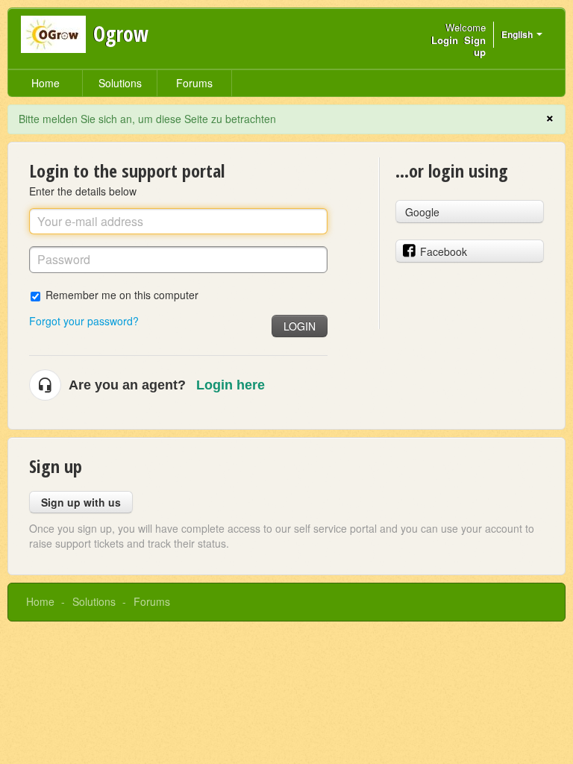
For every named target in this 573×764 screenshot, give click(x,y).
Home (45, 82)
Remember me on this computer (122, 294)
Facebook (443, 251)
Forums (194, 82)
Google (422, 211)
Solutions (120, 82)
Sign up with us (81, 502)
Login (300, 326)
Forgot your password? (84, 320)
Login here (230, 385)
